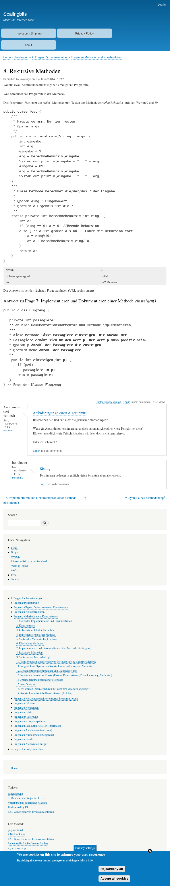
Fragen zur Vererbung (26, 717)
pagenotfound (15, 794)
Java (13, 575)
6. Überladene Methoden (30, 643)
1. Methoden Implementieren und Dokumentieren (44, 621)
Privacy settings (85, 848)
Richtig (45, 468)
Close (150, 850)
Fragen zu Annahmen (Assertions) (33, 730)
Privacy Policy (84, 33)
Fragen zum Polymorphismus (30, 721)
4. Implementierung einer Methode (36, 634)
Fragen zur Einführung (26, 603)
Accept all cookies (114, 878)
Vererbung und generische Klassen (27, 803)
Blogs (14, 548)
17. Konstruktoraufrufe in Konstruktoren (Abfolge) (44, 693)
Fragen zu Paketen (24, 703)
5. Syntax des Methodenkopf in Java (36, 639)
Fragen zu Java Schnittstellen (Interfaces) (37, 726)
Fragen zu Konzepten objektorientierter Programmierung (46, 698)
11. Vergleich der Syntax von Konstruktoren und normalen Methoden (54, 666)
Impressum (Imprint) (29, 33)
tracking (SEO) (19, 566)
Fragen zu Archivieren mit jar (30, 744)
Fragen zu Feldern (24, 712)
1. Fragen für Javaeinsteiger (50, 57)
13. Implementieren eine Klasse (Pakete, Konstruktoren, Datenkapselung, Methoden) (64, 675)
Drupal (15, 552)
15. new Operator (26, 684)
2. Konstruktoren (25, 625)
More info (86, 860)
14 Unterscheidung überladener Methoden (39, 680)
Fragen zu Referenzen (26, 707)
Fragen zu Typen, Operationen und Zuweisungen (41, 607)
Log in (162, 4)
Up (84, 497)
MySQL (15, 557)
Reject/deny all (111, 869)
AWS (14, 570)
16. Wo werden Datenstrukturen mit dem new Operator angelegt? (53, 689)
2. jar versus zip (17, 848)
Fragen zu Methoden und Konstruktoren (96, 57)
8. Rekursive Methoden (29, 652)
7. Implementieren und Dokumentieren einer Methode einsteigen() (53, 648)
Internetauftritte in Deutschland (29, 561)
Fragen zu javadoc (24, 739)
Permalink (8, 430)
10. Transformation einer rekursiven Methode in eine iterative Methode (56, 661)
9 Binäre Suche (16, 834)
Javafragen (21, 57)
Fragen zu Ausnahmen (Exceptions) (34, 735)
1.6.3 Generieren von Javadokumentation (31, 812)
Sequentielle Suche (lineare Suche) (28, 843)
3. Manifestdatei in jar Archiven (26, 798)
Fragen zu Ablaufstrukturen (29, 612)
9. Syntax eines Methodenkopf (146, 497)
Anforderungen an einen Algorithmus (59, 412)
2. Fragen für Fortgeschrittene (27, 749)
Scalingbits (15, 13)
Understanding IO (18, 807)
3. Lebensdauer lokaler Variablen (35, 630)
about (28, 45)
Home (7, 57)
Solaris (15, 579)
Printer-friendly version (108, 402)
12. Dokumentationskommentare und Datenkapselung (46, 671)
